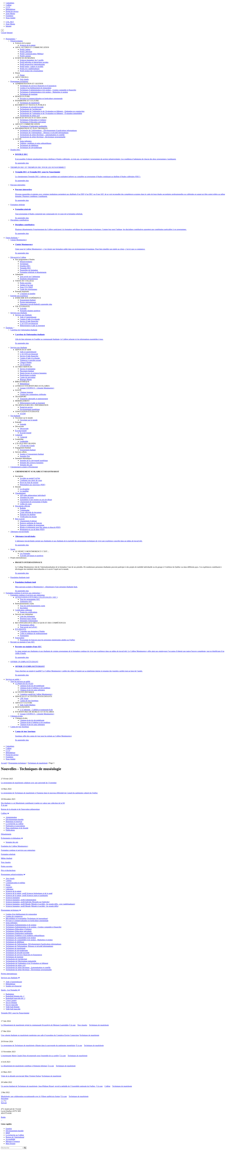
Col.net (3, 33)
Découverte (24, 429)
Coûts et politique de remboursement (33, 633)
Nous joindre (10, 18)
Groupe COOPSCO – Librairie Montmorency (37, 388)
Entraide (23, 424)
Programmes (10, 39)
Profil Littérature (26, 52)
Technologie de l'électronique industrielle (21, 961)
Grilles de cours (26, 504)
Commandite (24, 510)
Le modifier (24, 491)
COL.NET (10, 22)
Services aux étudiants (18, 313)
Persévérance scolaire (28, 375)
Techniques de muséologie (30, 103)
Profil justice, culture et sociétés (31, 67)
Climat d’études (26, 362)
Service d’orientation (27, 369)
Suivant (4, 1103)
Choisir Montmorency (18, 240)
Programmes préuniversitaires (12, 874)
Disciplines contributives (19, 220)
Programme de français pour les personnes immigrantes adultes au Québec (47, 640)
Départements (6, 834)
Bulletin (23, 508)
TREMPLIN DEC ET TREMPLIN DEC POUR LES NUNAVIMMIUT (38, 167)
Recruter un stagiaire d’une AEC (22, 642)
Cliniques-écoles (16, 716)
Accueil (4, 763)
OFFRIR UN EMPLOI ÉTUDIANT (24, 662)
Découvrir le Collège (18, 257)
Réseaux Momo (26, 379)
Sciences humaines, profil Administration (21, 900)
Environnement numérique (30, 409)
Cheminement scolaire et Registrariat (24, 467)
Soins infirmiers (26, 141)
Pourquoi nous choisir (28, 619)
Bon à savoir (20, 519)
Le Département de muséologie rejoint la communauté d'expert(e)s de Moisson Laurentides (35, 1025)
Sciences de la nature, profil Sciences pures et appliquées (27, 895)
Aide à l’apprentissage (28, 317)
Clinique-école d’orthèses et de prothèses (35, 688)
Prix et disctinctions (8, 870)
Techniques (24, 264)
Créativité (18, 435)
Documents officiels (22, 506)
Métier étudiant (6, 858)
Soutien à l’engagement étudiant (32, 454)
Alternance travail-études (29, 304)
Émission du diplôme (28, 515)
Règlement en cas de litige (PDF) (32, 529)
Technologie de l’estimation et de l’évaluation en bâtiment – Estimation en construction (52, 111)
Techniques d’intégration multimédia (33, 126)
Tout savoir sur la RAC (28, 627)
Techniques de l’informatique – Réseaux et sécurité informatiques (44, 133)
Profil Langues (25, 56)
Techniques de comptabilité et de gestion (21, 938)
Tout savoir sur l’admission (30, 277)
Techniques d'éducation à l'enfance (19, 929)
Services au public (13, 679)
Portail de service (12, 11)
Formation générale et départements (33, 272)
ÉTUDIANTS (20, 629)
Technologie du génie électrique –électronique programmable (42, 137)
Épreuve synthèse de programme (32, 525)
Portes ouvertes (25, 283)
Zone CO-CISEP (26, 287)
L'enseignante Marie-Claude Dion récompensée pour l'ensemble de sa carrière (30, 1056)
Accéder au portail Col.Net (30, 478)
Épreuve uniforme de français (31, 523)
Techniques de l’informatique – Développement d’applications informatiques (48, 130)
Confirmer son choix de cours (31, 480)
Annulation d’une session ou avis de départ (36, 500)
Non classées (6, 862)
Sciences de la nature (27, 45)
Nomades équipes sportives (30, 311)
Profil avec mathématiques (29, 69)
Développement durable (15, 819)
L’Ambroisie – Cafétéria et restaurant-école (36, 710)
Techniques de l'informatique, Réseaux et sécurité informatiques (29, 946)
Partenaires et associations (15, 826)
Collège (8, 5)
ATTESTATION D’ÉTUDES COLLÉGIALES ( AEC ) (36, 597)
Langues (9, 887)
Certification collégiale (23, 610)
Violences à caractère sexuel (30, 360)
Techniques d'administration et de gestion (21, 925)
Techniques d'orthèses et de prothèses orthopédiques (25, 936)
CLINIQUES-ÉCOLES (24, 684)
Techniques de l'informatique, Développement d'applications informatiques (33, 944)
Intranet (8, 26)
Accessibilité (10, 1139)
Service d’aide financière (29, 321)
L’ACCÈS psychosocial (29, 323)
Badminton (10, 994)
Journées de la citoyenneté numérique (34, 461)
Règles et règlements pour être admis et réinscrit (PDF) (40, 527)
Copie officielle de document (30, 512)
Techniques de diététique (29, 145)
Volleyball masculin (13, 1009)
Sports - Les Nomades (9, 990)
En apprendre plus (22, 163)
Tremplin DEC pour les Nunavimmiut (15, 1013)
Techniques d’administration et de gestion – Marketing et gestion (44, 92)
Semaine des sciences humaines (31, 463)
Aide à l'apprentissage (14, 982)
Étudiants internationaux (29, 279)
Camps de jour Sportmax (29, 701)
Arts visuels (24, 79)
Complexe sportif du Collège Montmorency (36, 694)
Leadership (24, 441)
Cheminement (20, 493)
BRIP (8, 1133)
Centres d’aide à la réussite (30, 319)
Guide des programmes (28, 289)
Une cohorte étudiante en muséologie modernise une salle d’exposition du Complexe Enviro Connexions (40, 1035)
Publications (10, 830)
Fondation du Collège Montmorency (14, 846)
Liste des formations (27, 616)
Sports (12, 549)
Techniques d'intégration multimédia (19, 933)
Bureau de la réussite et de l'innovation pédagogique (20, 809)
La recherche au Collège (15, 1135)
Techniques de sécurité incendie (32, 107)
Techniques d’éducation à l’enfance (33, 120)
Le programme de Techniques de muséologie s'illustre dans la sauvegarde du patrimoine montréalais (38, 1045)
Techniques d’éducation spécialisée (33, 122)
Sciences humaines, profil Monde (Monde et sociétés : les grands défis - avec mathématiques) (40, 904)
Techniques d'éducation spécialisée (19, 931)
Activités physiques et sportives (31, 556)
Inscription (24, 608)
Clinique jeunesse (26, 392)
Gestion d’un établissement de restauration (35, 88)
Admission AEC (26, 601)
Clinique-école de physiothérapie (32, 686)
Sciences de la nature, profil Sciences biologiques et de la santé (29, 893)
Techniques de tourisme (28, 94)
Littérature (9, 889)
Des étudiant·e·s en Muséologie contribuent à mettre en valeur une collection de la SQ (33, 803)
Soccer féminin (11, 1003)
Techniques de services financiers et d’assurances (38, 86)
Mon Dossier (10, 1144)
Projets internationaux (28, 302)
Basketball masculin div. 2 (15, 998)
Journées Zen (25, 456)
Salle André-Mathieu (27, 705)
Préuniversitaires (16, 41)
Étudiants (9, 328)
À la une (4, 805)
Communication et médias (15, 883)
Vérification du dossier (28, 517)
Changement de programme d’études (33, 502)
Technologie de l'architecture (16, 959)
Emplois (9, 1129)
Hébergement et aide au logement (32, 326)
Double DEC (15, 150)
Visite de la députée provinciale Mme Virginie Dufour (21, 1076)
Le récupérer (24, 489)
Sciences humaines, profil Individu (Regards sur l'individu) (27, 902)
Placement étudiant (27, 371)
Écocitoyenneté (21, 431)
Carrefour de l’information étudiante (23, 330)
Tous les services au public (20, 681)
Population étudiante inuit (19, 577)
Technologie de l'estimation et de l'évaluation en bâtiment (27, 963)
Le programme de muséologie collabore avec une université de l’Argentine (29, 783)
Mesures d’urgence (13, 1141)
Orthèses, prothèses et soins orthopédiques (35, 143)
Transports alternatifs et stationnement (34, 399)
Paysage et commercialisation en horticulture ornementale (41, 98)
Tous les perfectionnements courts (32, 606)
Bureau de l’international (15, 1137)
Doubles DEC (25, 266)
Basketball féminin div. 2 (15, 996)
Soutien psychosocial (13, 986)
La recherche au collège (14, 824)
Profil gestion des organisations (31, 71)
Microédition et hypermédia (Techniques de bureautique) (27, 918)
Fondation (9, 16)
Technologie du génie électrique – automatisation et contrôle (42, 135)
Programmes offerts (27, 625)
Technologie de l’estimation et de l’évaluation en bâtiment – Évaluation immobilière (51, 113)
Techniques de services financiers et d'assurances (24, 955)
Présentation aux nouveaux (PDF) (32, 485)
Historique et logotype (14, 822)
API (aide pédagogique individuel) (33, 495)
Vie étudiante (15, 416)
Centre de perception (27, 377)
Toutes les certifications (28, 612)
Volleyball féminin (12, 1007)
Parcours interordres (17, 185)
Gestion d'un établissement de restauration (21, 914)
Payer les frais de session (29, 483)
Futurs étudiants (12, 238)
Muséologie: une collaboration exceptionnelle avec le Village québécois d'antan (30, 1096)
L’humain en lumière (27, 294)
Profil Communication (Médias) (32, 54)
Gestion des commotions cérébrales (33, 394)
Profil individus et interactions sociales (34, 62)
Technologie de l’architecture (30, 109)
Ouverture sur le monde (28, 420)
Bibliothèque (10, 9)
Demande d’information (29, 621)
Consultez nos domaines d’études (32, 631)
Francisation (19, 638)
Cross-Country (11, 1000)
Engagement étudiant (28, 300)
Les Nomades (25, 553)
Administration (11, 817)
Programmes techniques (19, 81)
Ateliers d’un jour (26, 285)
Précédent (4, 1099)
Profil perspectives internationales (32, 64)
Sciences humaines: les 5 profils (32, 60)
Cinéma (8, 881)
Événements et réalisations (11, 838)
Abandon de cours (27, 497)
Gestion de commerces (14, 916)
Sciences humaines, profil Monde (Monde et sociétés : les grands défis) (32, 906)
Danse (22, 75)
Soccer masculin (12, 1005)
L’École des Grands (27, 446)
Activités (23, 309)
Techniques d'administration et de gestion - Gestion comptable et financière (33, 927)
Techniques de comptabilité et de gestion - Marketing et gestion (29, 940)
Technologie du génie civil (30, 116)
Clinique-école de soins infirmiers (32, 690)
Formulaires (24, 636)
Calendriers (10, 3)
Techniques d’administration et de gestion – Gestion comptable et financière (48, 90)
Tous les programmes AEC (30, 599)
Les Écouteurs (25, 365)
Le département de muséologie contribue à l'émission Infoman (24, 1066)
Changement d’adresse (28, 521)
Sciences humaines (13, 898)
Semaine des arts (26, 465)
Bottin (3, 1117)
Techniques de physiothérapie (31, 148)
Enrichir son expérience (19, 296)
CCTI (8, 7)
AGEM (23, 414)
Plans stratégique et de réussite (17, 828)
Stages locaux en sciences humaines (33, 373)
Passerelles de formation (29, 270)
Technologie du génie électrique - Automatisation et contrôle (28, 968)
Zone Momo (10, 14)
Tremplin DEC (25, 268)
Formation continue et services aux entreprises (23, 593)
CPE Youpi (24, 698)
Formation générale (17, 205)
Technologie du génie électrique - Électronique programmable (29, 970)
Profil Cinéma (25, 49)
